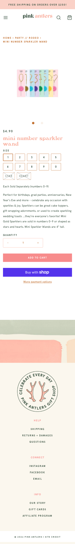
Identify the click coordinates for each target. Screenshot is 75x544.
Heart (24, 176)
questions (37, 442)
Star (9, 176)
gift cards (37, 509)
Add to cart (37, 257)
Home (7, 38)
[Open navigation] (5, 17)
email (37, 478)
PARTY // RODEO (27, 38)
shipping (38, 429)
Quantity (10, 235)
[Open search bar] (58, 17)
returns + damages (37, 435)
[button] (37, 84)
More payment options (37, 281)
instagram (37, 466)
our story (38, 503)
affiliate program (37, 515)
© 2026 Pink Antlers (28, 537)
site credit (53, 537)
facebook (37, 472)
